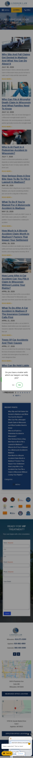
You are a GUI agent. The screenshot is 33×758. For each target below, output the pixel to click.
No (13, 385)
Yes (19, 385)
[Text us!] (7, 754)
